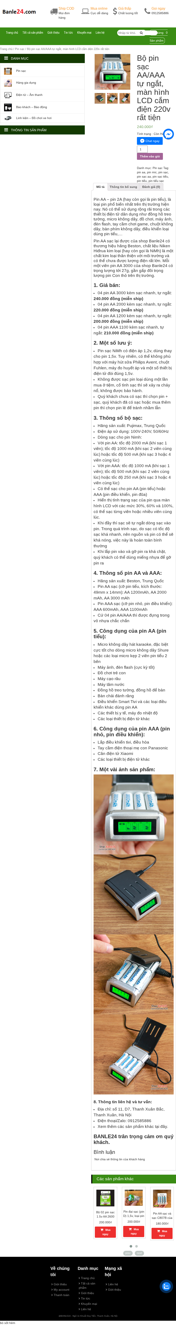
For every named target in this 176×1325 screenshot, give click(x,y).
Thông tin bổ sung (123, 187)
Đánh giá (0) (151, 187)
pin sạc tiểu (160, 176)
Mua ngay (106, 1232)
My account (61, 1289)
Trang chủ (12, 33)
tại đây (161, 1126)
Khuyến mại (84, 33)
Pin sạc (19, 49)
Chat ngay (152, 141)
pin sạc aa (144, 176)
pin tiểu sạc (156, 181)
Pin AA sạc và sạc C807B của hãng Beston (162, 1218)
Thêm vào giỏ (150, 156)
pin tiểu (142, 181)
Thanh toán (61, 1295)
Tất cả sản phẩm (32, 33)
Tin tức (68, 33)
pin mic (152, 172)
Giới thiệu (53, 33)
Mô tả (100, 187)
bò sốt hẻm (7, 1323)
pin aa (141, 172)
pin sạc (163, 172)
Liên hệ (100, 33)
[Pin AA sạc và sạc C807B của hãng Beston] (162, 1198)
